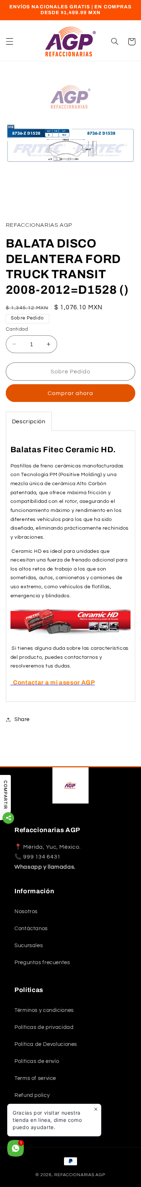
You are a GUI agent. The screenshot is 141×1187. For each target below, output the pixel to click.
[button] (9, 41)
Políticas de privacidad (44, 1027)
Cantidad (17, 329)
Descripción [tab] (29, 421)
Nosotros (26, 911)
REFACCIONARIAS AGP (79, 1175)
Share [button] (22, 719)
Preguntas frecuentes (42, 962)
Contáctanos (31, 928)
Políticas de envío (36, 1061)
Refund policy (32, 1095)
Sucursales (28, 945)
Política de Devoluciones (45, 1044)
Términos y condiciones (44, 1010)
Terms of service (35, 1078)
